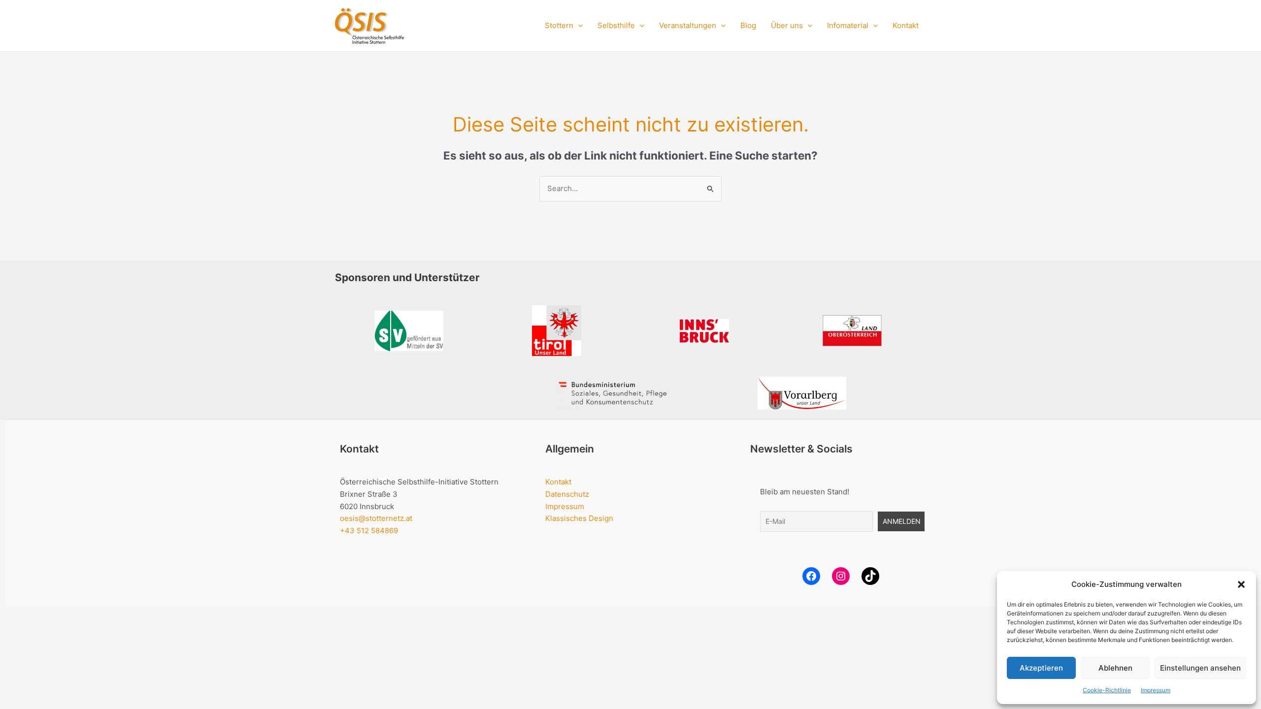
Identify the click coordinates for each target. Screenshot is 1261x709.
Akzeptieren (1041, 668)
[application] (578, 25)
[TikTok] (870, 576)
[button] (1241, 584)
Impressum (1155, 690)
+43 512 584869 (369, 530)
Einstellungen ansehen (1200, 668)
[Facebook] (811, 576)
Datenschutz (567, 494)
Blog (748, 25)
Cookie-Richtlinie (1107, 690)
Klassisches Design (579, 518)
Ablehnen (1115, 668)
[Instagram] (841, 576)
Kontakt (906, 25)
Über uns (787, 25)
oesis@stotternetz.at (376, 518)
